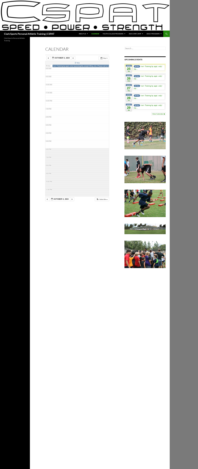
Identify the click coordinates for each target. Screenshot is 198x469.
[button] (102, 199)
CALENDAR (95, 34)
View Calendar (158, 114)
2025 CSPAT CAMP (135, 34)
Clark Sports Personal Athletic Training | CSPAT (29, 33)
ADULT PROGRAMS (153, 34)
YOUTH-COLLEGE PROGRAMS (113, 34)
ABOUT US (82, 34)
